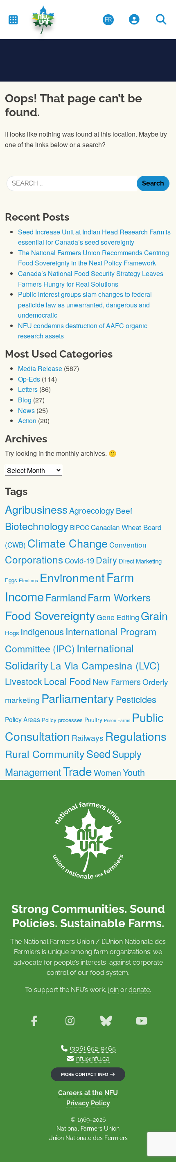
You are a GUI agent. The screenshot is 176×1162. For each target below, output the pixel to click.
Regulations (136, 736)
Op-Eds (29, 379)
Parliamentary (77, 697)
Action (27, 420)
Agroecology (91, 510)
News (26, 410)
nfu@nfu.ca (93, 1059)
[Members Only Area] (134, 19)
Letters (28, 389)
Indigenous (42, 631)
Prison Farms (117, 720)
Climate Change (67, 543)
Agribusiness (36, 509)
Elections (28, 580)
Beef (124, 510)
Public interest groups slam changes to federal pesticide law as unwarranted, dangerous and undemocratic (85, 304)
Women (107, 772)
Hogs (12, 632)
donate (139, 990)
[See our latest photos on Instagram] (70, 1021)
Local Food (67, 681)
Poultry (93, 720)
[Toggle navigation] (13, 19)
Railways (88, 737)
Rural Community (45, 753)
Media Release (40, 368)
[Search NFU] (161, 19)
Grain (154, 615)
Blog (25, 399)
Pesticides (136, 699)
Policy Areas (22, 719)
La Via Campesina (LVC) (105, 665)
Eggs (11, 580)
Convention (128, 544)
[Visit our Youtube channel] (141, 1021)
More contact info (85, 1074)
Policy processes (62, 720)
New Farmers (117, 681)
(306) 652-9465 (93, 1048)
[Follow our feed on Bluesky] (106, 1021)
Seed (98, 753)
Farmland (65, 597)
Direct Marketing (140, 561)
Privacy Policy (88, 1103)
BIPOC (79, 527)
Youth (134, 772)
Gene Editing (118, 617)
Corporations (34, 559)
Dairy (106, 559)
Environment (72, 577)
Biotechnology (36, 526)
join (113, 990)
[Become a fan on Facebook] (34, 1021)
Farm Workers (119, 597)
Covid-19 (79, 560)
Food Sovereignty (50, 615)
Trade (77, 771)
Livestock (23, 681)
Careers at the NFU (88, 1093)
